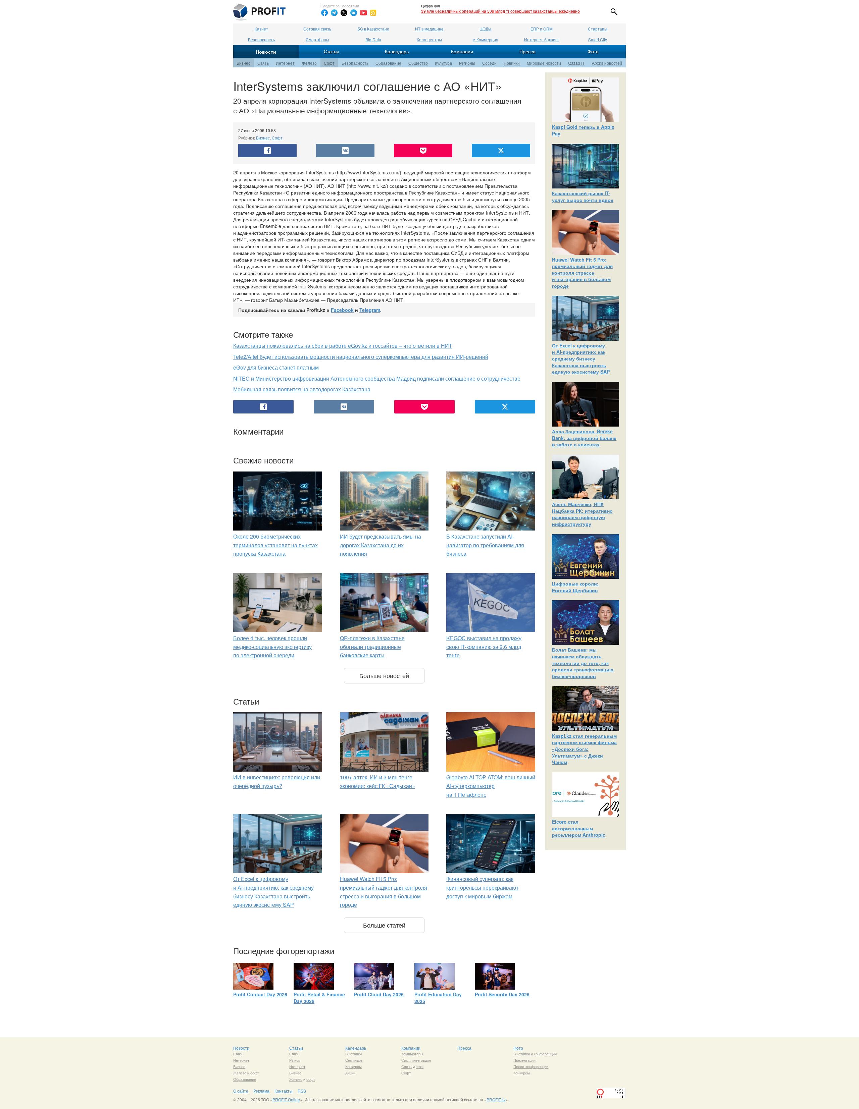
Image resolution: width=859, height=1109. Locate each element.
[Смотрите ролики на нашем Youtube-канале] (363, 13)
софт (254, 1072)
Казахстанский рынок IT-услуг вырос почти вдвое (582, 196)
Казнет (261, 29)
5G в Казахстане (373, 29)
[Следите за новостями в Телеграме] (334, 13)
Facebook (342, 310)
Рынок (294, 1060)
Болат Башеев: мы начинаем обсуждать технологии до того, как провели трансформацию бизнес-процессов (582, 662)
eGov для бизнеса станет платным (276, 367)
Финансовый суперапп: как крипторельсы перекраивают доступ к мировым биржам (482, 887)
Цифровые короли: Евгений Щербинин (575, 587)
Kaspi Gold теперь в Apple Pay (583, 130)
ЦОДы (485, 29)
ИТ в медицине (429, 29)
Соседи (489, 63)
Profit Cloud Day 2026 (379, 994)
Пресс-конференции (530, 1066)
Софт (329, 63)
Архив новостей (607, 63)
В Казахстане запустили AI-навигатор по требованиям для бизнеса (485, 545)
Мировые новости (544, 63)
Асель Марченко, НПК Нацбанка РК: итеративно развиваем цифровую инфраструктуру (582, 514)
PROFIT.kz (496, 1099)
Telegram (369, 310)
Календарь (397, 51)
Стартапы (597, 29)
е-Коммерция (485, 39)
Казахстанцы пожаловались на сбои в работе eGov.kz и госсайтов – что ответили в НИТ (342, 345)
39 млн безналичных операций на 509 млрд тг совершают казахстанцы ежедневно (500, 11)
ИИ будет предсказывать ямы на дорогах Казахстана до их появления (380, 545)
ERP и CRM (541, 29)
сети (419, 1066)
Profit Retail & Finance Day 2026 (319, 997)
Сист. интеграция (416, 1060)
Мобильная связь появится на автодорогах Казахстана (301, 389)
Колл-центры (429, 39)
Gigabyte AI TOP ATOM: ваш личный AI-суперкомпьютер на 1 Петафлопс (490, 785)
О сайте (240, 1091)
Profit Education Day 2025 (438, 997)
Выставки (353, 1053)
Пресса (527, 51)
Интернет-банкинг (541, 39)
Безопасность (261, 39)
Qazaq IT (576, 63)
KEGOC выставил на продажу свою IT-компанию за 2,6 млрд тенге (483, 646)
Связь (263, 63)
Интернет (285, 63)
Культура (443, 63)
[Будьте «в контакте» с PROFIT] (354, 13)
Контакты (283, 1091)
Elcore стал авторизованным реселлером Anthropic (578, 828)
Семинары (354, 1060)
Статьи (331, 51)
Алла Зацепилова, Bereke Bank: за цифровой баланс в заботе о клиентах (584, 438)
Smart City (597, 39)
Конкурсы (353, 1066)
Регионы (467, 63)
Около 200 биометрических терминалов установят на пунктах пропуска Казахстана (275, 545)
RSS (302, 1091)
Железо (309, 63)
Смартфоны (317, 39)
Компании (462, 51)
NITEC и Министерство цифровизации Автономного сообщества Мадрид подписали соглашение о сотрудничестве (376, 378)
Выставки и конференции (535, 1053)
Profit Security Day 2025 (502, 994)
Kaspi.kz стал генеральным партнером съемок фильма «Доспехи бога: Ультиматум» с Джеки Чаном (584, 748)
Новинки (512, 63)
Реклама (261, 1091)
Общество (418, 63)
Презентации (524, 1060)
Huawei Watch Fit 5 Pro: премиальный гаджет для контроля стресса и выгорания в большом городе (582, 272)
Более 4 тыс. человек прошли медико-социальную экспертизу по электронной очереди (272, 646)
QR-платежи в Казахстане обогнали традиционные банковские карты (372, 646)
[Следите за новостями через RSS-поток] (373, 13)
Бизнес (243, 63)
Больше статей (384, 925)
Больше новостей (384, 675)
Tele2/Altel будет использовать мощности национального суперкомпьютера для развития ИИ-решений (360, 357)
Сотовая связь (317, 29)
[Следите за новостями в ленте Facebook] (324, 13)
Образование (388, 63)
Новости (266, 51)
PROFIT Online (286, 1099)
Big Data (373, 39)
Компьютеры (412, 1053)
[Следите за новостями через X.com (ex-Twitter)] (344, 13)
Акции (350, 1072)
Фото (593, 51)
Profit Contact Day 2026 (260, 994)
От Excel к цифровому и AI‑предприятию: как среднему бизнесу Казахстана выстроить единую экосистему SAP (581, 358)
